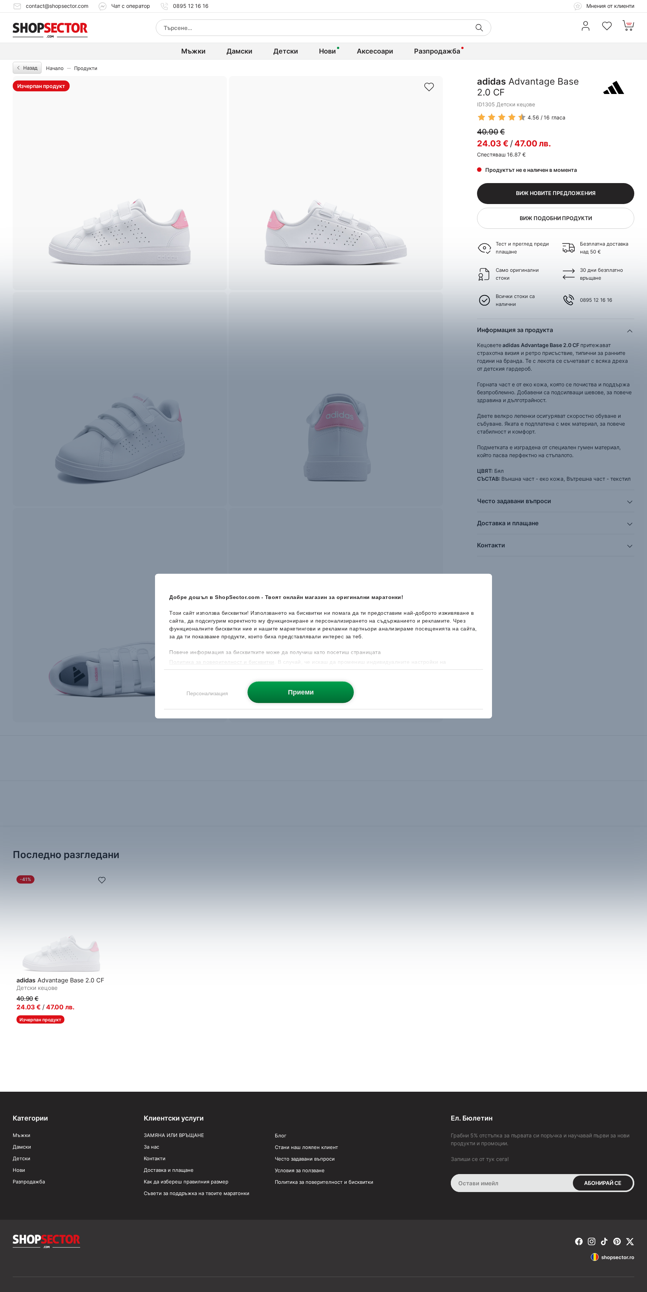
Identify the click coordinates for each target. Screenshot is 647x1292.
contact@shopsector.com (57, 6)
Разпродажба (437, 51)
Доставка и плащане (169, 1170)
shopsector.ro (617, 1257)
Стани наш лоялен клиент (306, 1147)
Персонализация (207, 693)
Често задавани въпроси (305, 1159)
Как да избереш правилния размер (186, 1182)
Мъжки (193, 51)
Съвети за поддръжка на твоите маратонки (196, 1193)
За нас (151, 1147)
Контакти (154, 1158)
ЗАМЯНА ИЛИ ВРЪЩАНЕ (174, 1135)
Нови (327, 51)
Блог (280, 1136)
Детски (285, 51)
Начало (55, 68)
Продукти (85, 68)
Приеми (301, 692)
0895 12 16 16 (191, 6)
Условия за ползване (300, 1170)
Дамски (239, 51)
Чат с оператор (130, 6)
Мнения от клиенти (609, 6)
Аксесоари (375, 51)
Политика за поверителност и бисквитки (324, 1182)
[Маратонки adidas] (613, 87)
